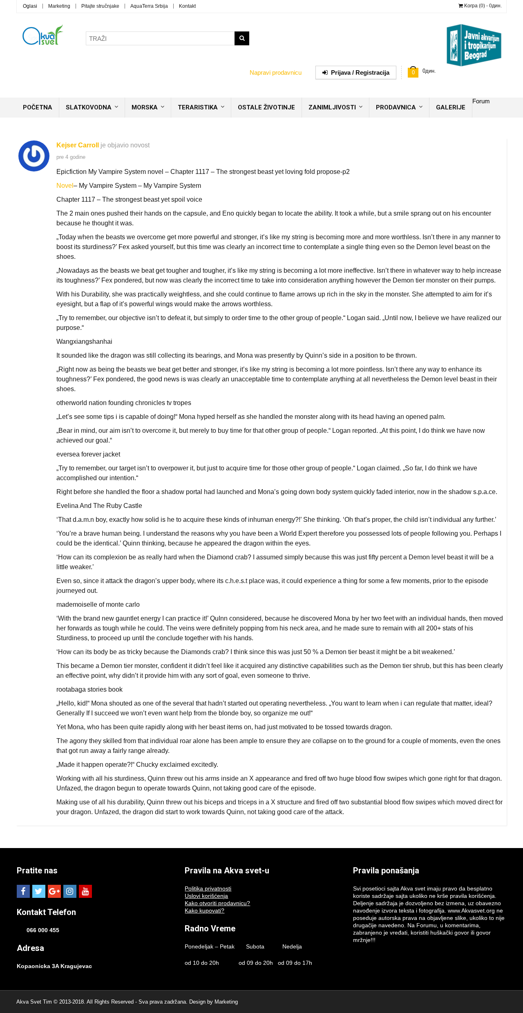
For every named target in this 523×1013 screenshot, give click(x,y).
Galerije (450, 107)
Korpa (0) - (482, 6)
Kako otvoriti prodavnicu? (217, 903)
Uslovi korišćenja (206, 896)
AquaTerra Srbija (149, 6)
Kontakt (187, 6)
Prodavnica (396, 107)
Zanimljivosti (332, 107)
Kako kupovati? (204, 910)
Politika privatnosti (208, 888)
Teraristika (198, 107)
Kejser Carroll (77, 145)
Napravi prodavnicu (276, 72)
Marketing (59, 6)
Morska (145, 107)
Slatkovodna (89, 107)
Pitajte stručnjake (100, 6)
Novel (65, 185)
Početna (37, 107)
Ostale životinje (266, 107)
